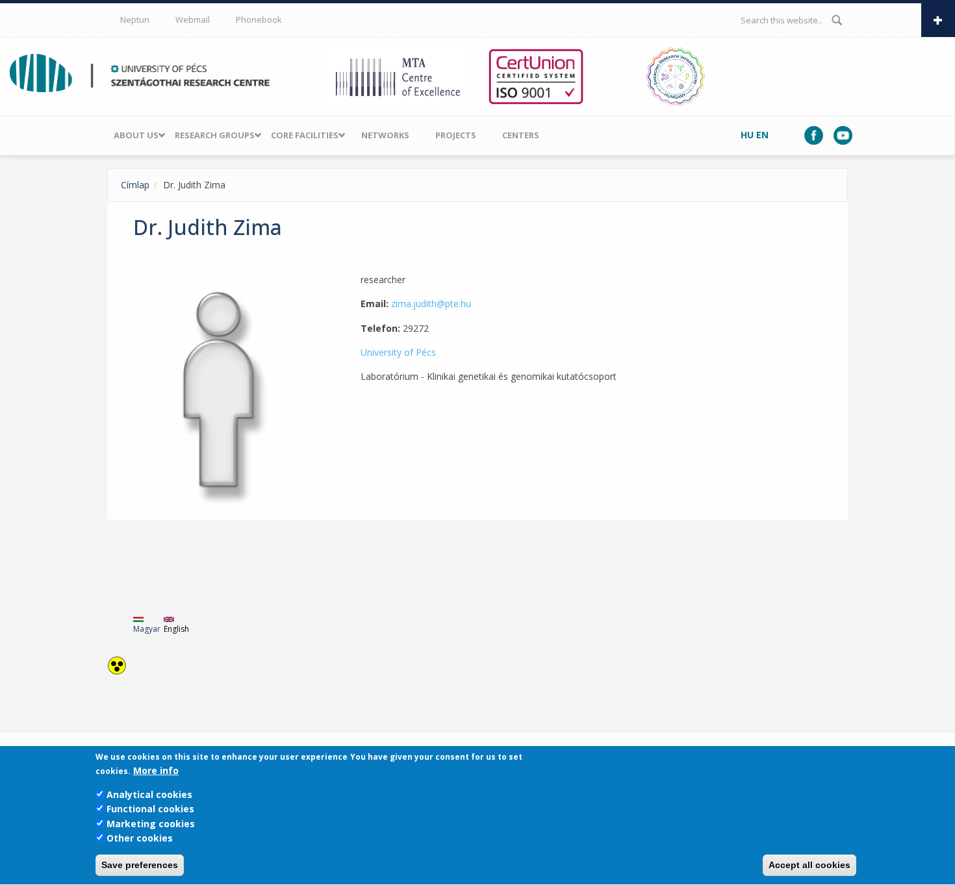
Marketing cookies (151, 823)
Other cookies (140, 838)
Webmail (192, 19)
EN (762, 135)
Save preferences (139, 865)
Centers (520, 135)
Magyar (146, 628)
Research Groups (215, 135)
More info (156, 771)
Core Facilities (304, 135)
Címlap (135, 185)
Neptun (134, 19)
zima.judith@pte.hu (431, 303)
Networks (385, 135)
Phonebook (259, 19)
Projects (455, 135)
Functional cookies (150, 809)
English (176, 628)
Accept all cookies (809, 865)
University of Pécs (398, 352)
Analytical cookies (149, 794)
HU (747, 135)
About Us (136, 135)
